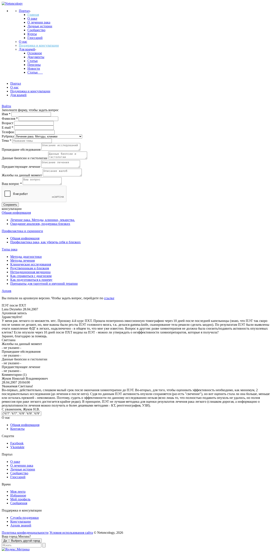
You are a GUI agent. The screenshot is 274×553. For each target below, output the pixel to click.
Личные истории (39, 26)
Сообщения (18, 503)
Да (5, 540)
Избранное (18, 495)
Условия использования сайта (71, 532)
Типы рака (9, 249)
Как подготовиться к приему (31, 280)
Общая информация (16, 212)
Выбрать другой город (25, 540)
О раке (32, 18)
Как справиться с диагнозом (31, 276)
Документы (35, 57)
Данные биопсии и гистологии (25, 158)
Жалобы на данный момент (22, 175)
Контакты (17, 429)
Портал (24, 11)
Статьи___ (35, 72)
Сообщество (36, 30)
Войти (6, 106)
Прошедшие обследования (21, 149)
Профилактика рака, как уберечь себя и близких (45, 242)
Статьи (32, 61)
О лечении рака (38, 22)
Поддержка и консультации (39, 45)
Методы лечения (22, 260)
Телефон (8, 132)
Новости (33, 68)
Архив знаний (20, 525)
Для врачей (27, 49)
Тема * (7, 140)
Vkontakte (17, 447)
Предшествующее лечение (21, 166)
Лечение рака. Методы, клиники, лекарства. (42, 220)
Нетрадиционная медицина (30, 272)
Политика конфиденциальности (25, 532)
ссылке (109, 298)
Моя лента (17, 491)
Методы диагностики (26, 256)
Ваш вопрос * (12, 184)
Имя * (6, 114)
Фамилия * (10, 118)
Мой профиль (20, 499)
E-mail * (8, 127)
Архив (6, 291)
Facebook (17, 443)
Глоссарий (35, 38)
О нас (23, 41)
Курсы (32, 34)
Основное (34, 53)
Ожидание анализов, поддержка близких (40, 224)
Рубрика (8, 136)
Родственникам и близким (29, 268)
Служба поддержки (24, 517)
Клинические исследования (30, 264)
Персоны (34, 64)
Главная (33, 14)
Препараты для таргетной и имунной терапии (44, 283)
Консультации (20, 521)
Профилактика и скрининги (22, 231)
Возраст (8, 123)
